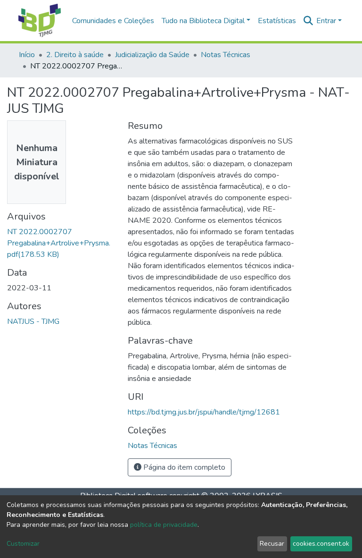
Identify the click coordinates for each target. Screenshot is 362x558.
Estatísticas (277, 21)
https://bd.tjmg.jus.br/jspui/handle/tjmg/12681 (204, 412)
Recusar (272, 543)
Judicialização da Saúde (152, 55)
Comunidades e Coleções (113, 21)
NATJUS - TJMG (33, 321)
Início (27, 55)
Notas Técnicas (225, 55)
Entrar (326, 21)
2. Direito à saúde (75, 55)
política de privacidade (163, 524)
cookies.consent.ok (321, 543)
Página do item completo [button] (183, 467)
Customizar (23, 543)
